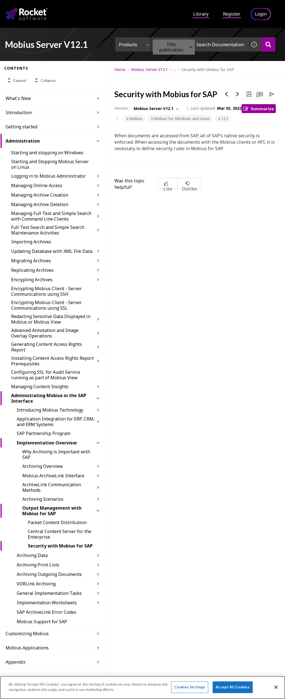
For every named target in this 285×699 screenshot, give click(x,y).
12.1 (225, 118)
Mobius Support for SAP (42, 622)
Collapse (48, 80)
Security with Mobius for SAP (60, 546)
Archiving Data (32, 555)
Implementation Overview (47, 443)
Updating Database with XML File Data (51, 251)
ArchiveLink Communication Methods (51, 487)
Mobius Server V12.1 (149, 69)
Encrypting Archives (32, 280)
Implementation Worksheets (47, 603)
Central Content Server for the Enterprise (59, 534)
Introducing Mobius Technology (50, 410)
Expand (19, 80)
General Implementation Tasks (49, 593)
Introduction (19, 112)
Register (231, 14)
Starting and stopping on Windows (47, 153)
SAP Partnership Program (43, 433)
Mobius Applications (27, 648)
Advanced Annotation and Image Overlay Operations (44, 333)
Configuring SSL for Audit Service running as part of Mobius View (45, 374)
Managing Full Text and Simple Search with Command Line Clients (51, 216)
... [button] (174, 69)
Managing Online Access (36, 185)
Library (200, 14)
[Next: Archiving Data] (237, 94)
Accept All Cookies (232, 687)
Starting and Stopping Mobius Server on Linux (50, 164)
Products (128, 44)
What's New (18, 98)
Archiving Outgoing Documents (49, 574)
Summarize (262, 108)
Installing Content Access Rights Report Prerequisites (52, 360)
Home (120, 69)
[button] (191, 47)
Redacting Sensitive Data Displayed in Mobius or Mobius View (50, 319)
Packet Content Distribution (57, 522)
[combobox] (199, 44)
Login (261, 14)
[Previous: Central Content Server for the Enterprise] (226, 94)
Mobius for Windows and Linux (182, 118)
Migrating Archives (31, 261)
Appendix (15, 662)
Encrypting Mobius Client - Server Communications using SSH (46, 291)
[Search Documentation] (268, 44)
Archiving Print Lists (38, 565)
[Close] (276, 687)
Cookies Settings (189, 687)
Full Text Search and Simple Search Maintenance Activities (47, 230)
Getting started (21, 127)
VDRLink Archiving (36, 584)
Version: (121, 108)
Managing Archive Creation (39, 195)
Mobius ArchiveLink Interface (53, 476)
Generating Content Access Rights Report (46, 347)
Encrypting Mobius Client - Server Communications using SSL (46, 305)
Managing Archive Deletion (39, 204)
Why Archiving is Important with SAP (56, 454)
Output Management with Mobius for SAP (52, 510)
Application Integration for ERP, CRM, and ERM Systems (56, 421)
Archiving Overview (42, 466)
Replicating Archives (32, 270)
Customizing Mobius (27, 633)
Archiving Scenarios (42, 499)
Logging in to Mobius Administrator (48, 176)
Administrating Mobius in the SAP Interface (48, 398)
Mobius (135, 118)
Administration (23, 141)
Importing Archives (31, 242)
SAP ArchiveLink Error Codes (46, 612)
